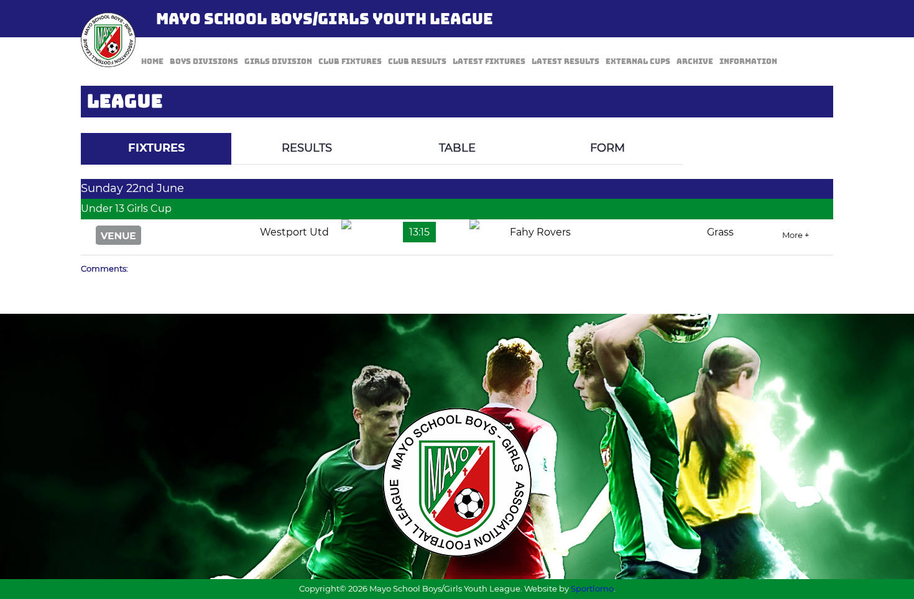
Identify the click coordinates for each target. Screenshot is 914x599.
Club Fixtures (350, 61)
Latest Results (565, 61)
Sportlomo (592, 588)
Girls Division (278, 61)
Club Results (417, 61)
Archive (694, 61)
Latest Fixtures (489, 61)
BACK (803, 124)
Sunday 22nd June (132, 188)
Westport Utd (294, 232)
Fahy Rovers (540, 232)
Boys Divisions (204, 61)
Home (152, 61)
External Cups (638, 61)
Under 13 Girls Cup (126, 208)
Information (748, 61)
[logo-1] (108, 39)
